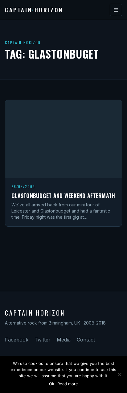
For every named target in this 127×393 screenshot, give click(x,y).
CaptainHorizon (34, 10)
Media (64, 340)
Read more (67, 383)
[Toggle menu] (116, 10)
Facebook (16, 340)
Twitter (43, 340)
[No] (119, 374)
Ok (51, 383)
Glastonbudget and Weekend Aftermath (63, 196)
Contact (86, 340)
